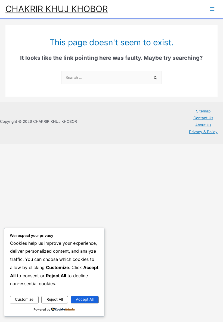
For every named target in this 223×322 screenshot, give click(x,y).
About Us (203, 125)
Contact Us (203, 118)
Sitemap (203, 111)
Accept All (85, 299)
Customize (24, 299)
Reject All (55, 299)
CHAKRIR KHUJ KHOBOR (56, 9)
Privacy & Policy (203, 132)
